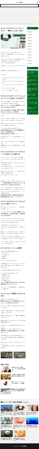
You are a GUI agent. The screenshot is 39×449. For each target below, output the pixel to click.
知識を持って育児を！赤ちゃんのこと (32, 108)
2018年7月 (30, 46)
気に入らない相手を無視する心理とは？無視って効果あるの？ (19, 414)
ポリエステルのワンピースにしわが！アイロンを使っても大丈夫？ (13, 78)
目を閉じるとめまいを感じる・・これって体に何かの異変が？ (18, 369)
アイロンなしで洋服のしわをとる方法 (10, 90)
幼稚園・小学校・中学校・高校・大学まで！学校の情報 (32, 90)
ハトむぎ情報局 (23, 446)
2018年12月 (30, 31)
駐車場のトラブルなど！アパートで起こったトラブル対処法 (6, 414)
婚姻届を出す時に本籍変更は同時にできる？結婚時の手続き (18, 389)
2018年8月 (30, 43)
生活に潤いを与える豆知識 (32, 99)
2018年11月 (30, 34)
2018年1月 (30, 63)
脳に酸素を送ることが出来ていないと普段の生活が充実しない (31, 427)
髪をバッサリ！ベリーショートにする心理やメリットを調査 (18, 382)
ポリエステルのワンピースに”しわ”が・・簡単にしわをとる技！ (25, 23)
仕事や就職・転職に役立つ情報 (32, 81)
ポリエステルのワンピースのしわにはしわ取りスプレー (13, 85)
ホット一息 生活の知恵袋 (9, 23)
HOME (3, 23)
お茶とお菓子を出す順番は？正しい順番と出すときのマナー (6, 439)
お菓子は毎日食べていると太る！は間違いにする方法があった (19, 439)
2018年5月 (30, 52)
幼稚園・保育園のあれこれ (32, 85)
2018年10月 (30, 37)
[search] (37, 6)
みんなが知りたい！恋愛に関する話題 (32, 72)
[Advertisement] (19, 15)
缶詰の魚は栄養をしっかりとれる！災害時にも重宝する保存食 (6, 427)
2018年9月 (30, 40)
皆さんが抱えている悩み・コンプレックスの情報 (32, 103)
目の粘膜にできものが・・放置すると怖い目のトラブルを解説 (19, 427)
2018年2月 (30, 60)
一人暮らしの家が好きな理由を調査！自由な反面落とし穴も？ (18, 375)
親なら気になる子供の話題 (32, 112)
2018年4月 (30, 54)
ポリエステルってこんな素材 (8, 88)
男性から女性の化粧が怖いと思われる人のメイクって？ (31, 413)
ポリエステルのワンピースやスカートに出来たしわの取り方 (13, 82)
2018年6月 (30, 49)
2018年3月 (30, 57)
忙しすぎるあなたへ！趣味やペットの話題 (32, 94)
